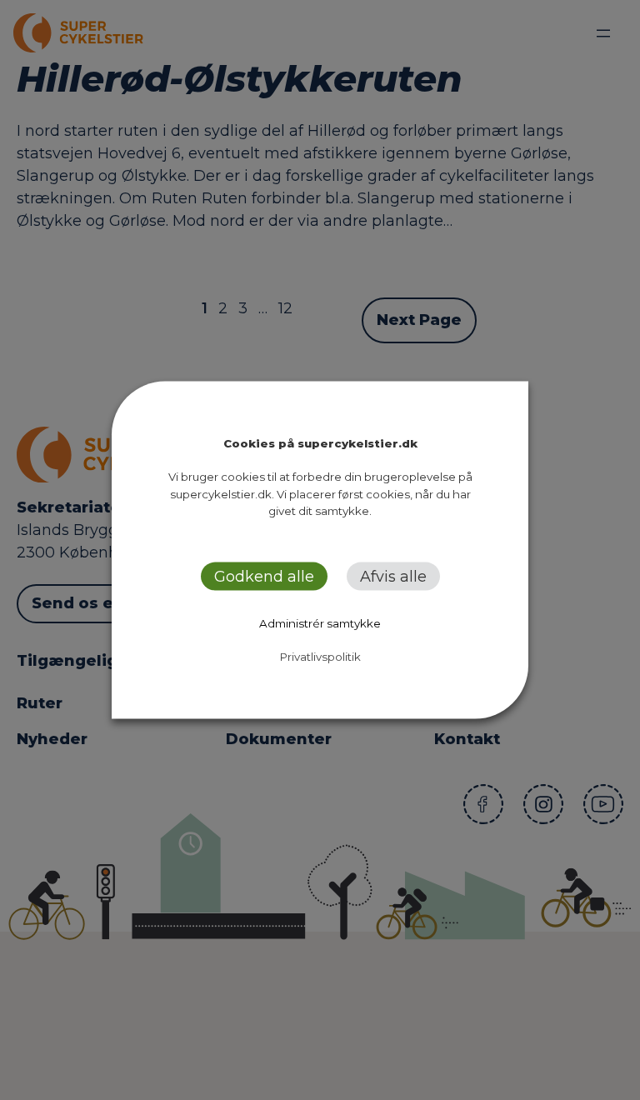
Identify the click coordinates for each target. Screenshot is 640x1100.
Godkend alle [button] (264, 576)
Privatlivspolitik (320, 655)
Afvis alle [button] (393, 576)
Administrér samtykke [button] (320, 622)
